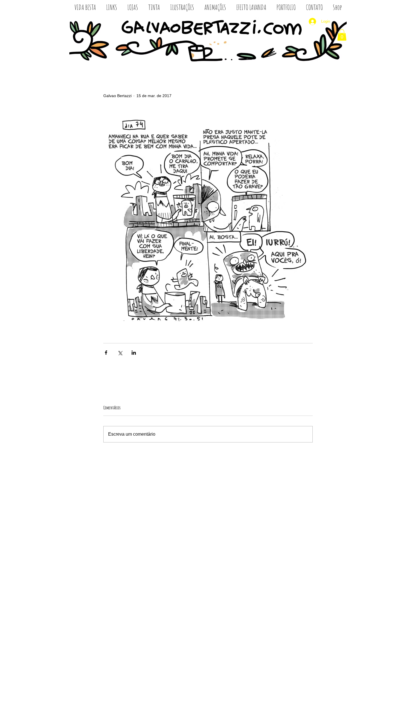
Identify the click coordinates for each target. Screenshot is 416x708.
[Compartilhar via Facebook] (106, 352)
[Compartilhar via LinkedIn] (133, 352)
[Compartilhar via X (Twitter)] (120, 352)
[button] (342, 35)
